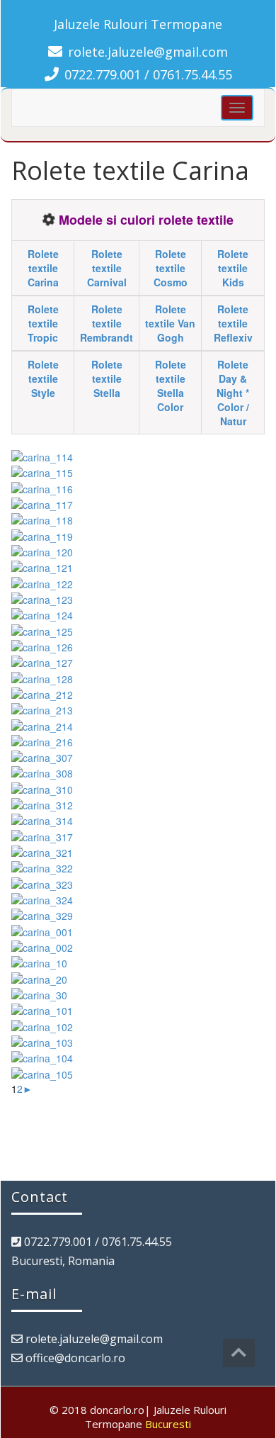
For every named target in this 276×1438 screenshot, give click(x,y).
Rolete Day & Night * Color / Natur (233, 392)
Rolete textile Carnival (107, 268)
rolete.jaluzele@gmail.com (148, 51)
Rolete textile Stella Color (170, 385)
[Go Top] (239, 1353)
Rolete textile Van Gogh (170, 323)
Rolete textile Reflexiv (233, 323)
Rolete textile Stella (106, 378)
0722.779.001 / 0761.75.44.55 (148, 74)
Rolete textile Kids (232, 268)
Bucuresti (168, 1424)
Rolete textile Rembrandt (106, 323)
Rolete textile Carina (43, 268)
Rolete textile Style (43, 378)
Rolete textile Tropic (43, 323)
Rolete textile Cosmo (171, 268)
